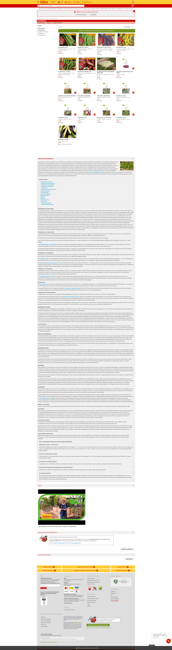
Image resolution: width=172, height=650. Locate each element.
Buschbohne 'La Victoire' (48, 244)
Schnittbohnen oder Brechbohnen (48, 183)
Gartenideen (59, 8)
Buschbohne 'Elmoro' (47, 276)
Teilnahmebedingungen (76, 543)
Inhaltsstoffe (44, 201)
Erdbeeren (72, 8)
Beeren (67, 8)
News (40, 8)
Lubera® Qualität (91, 578)
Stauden (98, 8)
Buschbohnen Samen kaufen (46, 181)
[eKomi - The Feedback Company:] (115, 581)
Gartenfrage (75, 623)
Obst (64, 8)
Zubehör (131, 8)
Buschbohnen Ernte (45, 195)
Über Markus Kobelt (91, 596)
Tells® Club (43, 617)
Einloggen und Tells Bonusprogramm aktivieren (98, 625)
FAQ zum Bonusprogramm (60, 543)
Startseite (39, 18)
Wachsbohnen (44, 187)
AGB (112, 595)
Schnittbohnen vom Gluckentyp (47, 184)
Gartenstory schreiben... (127, 549)
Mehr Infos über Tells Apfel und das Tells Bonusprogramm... (99, 627)
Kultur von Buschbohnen (46, 193)
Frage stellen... (129, 559)
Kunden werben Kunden (46, 622)
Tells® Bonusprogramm (46, 619)
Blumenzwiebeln (103, 8)
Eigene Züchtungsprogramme (93, 582)
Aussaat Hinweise (45, 192)
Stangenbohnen (42, 35)
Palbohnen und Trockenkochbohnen (48, 189)
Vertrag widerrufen (115, 600)
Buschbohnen (54, 18)
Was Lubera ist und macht (92, 598)
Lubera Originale (48, 8)
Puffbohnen (41, 33)
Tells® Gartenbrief (44, 626)
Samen (113, 8)
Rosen (88, 8)
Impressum (113, 591)
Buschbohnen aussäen (45, 190)
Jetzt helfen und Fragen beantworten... (49, 642)
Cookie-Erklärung (114, 597)
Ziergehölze (93, 8)
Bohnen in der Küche (45, 199)
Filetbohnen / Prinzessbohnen (47, 186)
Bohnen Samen (48, 18)
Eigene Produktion (91, 584)
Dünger (127, 8)
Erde (124, 8)
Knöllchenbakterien (95, 172)
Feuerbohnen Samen (43, 31)
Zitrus (81, 8)
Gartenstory (80, 622)
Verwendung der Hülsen (46, 202)
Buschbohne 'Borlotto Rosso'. (70, 296)
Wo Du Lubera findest (91, 600)
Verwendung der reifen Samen (47, 204)
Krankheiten (43, 198)
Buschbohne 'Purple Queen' (51, 262)
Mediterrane (77, 8)
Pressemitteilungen (91, 602)
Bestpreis (55, 8)
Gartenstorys (43, 624)
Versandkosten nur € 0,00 (69, 609)
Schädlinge (43, 196)
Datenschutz (113, 593)
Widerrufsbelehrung (115, 598)
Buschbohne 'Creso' (44, 284)
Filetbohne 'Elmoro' (46, 398)
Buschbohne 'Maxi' (44, 258)
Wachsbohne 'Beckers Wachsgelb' (73, 288)
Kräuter (85, 8)
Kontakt (89, 606)
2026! (43, 8)
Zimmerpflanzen (119, 8)
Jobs (88, 604)
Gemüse (109, 8)
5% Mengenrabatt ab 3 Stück (93, 580)
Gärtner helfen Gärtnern (46, 620)
